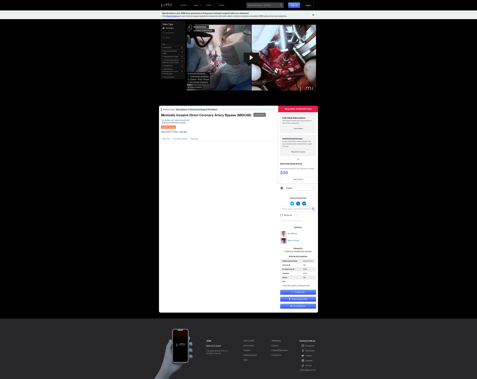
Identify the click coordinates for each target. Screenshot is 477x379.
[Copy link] (313, 209)
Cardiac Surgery (168, 127)
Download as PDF (299, 299)
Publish (209, 5)
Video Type (168, 24)
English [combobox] (289, 188)
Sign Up (294, 5)
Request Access (298, 152)
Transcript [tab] (194, 139)
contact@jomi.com (307, 370)
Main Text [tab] (166, 139)
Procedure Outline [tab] (180, 139)
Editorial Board (250, 355)
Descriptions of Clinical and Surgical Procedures (196, 109)
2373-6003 (216, 346)
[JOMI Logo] (166, 5)
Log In (308, 5)
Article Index (248, 346)
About (196, 5)
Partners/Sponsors (279, 350)
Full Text (183, 132)
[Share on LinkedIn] (304, 204)
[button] (251, 57)
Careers (274, 346)
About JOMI (248, 341)
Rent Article (298, 179)
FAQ (245, 360)
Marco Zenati (293, 240)
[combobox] (262, 5)
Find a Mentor (300, 306)
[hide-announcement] (313, 15)
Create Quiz (299, 292)
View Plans (298, 128)
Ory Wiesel (292, 234)
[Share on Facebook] (298, 204)
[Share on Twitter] (292, 204)
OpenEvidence (172, 16)
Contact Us (276, 355)
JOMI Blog (276, 341)
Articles (183, 5)
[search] (280, 5)
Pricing (221, 5)
